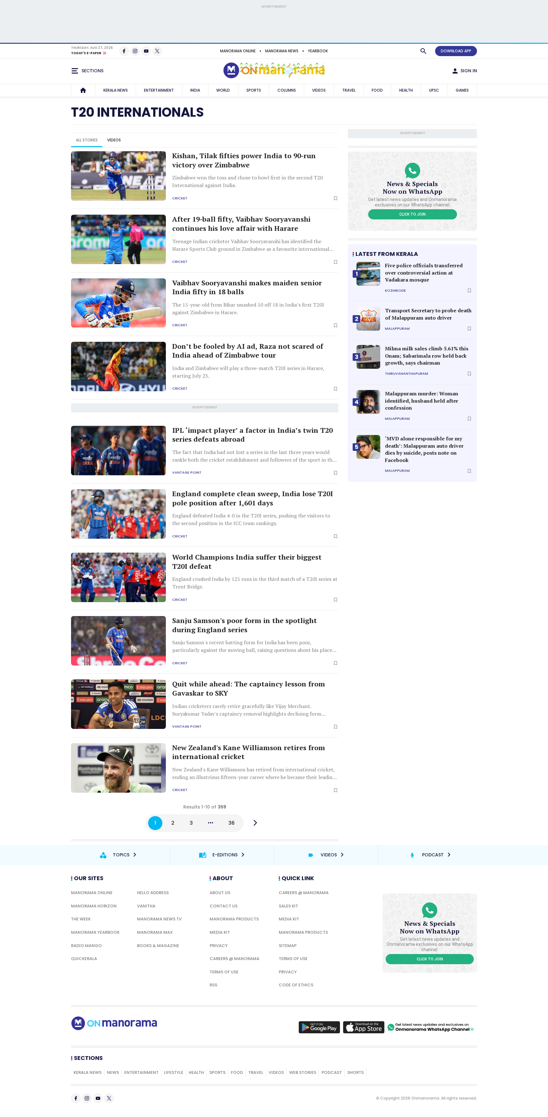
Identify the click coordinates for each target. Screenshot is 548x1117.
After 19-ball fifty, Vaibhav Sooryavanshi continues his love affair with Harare (241, 224)
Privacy (219, 946)
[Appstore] (363, 1027)
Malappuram (397, 329)
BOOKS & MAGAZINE (158, 946)
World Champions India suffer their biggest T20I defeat (247, 562)
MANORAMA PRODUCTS (234, 919)
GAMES (462, 90)
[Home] (83, 90)
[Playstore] (319, 1027)
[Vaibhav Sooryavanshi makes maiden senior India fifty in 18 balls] (118, 303)
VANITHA (146, 906)
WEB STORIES (302, 1072)
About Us (220, 893)
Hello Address (153, 893)
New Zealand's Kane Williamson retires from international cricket (248, 752)
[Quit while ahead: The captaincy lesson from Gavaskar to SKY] (118, 704)
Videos (114, 140)
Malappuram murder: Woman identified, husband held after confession (421, 400)
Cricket (179, 198)
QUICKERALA (84, 959)
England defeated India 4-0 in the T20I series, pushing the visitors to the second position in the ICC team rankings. (251, 519)
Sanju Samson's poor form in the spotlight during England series (244, 625)
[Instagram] (135, 51)
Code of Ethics (296, 985)
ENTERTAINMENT (159, 90)
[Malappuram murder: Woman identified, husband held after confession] (368, 402)
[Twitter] (157, 51)
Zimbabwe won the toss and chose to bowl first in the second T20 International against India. (247, 181)
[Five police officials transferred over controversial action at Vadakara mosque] (368, 274)
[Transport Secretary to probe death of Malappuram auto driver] (368, 319)
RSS (213, 985)
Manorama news (281, 51)
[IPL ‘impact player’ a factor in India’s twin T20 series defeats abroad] (118, 450)
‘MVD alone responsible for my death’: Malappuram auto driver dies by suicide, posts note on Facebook (424, 449)
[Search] (423, 51)
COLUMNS (286, 90)
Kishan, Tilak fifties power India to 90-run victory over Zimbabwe (244, 160)
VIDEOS (319, 90)
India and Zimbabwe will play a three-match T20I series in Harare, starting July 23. (248, 372)
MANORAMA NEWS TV (159, 919)
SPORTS (253, 90)
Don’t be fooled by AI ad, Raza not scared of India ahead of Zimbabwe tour (247, 351)
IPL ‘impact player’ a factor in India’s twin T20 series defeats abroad (252, 435)
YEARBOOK (318, 51)
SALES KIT (288, 906)
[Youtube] (146, 51)
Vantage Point (186, 473)
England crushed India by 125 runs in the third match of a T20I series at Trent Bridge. (254, 582)
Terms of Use (224, 972)
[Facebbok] (76, 1098)
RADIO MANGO (86, 946)
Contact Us (224, 906)
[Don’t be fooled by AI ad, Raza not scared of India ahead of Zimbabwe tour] (118, 366)
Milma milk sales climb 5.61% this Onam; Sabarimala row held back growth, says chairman (426, 355)
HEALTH (406, 90)
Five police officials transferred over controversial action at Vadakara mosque (424, 272)
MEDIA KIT (220, 932)
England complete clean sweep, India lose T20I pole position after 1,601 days (252, 498)
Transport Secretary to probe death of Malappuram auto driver (428, 314)
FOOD (377, 90)
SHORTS (355, 1072)
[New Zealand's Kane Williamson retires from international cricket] (118, 768)
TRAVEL (349, 90)
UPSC (434, 90)
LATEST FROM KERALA (387, 254)
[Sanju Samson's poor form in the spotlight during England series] (118, 641)
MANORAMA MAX (155, 932)
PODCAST (332, 1072)
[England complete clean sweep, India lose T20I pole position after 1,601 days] (118, 514)
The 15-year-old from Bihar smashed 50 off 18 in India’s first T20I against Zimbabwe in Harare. (248, 308)
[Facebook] (124, 51)
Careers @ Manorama (234, 959)
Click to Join (412, 214)
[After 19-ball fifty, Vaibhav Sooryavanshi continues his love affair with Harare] (118, 239)
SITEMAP (288, 946)
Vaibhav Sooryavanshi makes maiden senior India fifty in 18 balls (247, 287)
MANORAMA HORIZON (94, 906)
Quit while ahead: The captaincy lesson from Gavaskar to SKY (248, 688)
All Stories (87, 140)
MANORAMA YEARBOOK (95, 932)
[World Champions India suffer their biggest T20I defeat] (118, 577)
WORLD (223, 90)
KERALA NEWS (115, 90)
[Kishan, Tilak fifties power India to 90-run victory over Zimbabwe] (118, 176)
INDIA (195, 90)
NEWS (113, 1072)
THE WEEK (81, 919)
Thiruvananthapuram (406, 374)
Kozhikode (395, 291)
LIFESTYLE (173, 1072)
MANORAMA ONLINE (238, 51)
